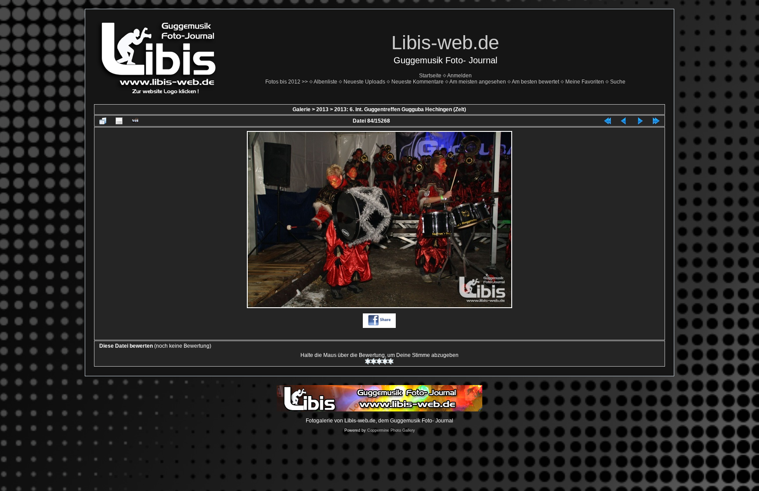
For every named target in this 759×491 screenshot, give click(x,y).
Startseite (430, 76)
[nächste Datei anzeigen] (640, 121)
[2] (373, 361)
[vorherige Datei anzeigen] (624, 121)
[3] (379, 361)
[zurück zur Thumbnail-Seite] (103, 121)
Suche (617, 82)
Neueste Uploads (364, 82)
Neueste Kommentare (417, 82)
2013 (322, 109)
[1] (368, 361)
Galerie (302, 109)
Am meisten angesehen (477, 82)
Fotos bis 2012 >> (286, 82)
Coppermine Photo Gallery (391, 430)
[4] (385, 361)
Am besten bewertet (535, 82)
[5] (391, 361)
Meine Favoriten (584, 82)
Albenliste (325, 82)
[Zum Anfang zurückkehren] (607, 121)
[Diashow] (135, 121)
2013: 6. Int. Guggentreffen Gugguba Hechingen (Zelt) (400, 109)
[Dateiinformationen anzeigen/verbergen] (119, 121)
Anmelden (459, 76)
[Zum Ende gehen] (656, 121)
